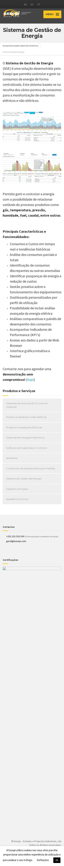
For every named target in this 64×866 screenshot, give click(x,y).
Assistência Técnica (17, 499)
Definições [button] (43, 860)
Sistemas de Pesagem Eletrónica (25, 437)
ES (32, 4)
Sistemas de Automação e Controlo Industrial (27, 405)
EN (25, 4)
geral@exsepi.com (16, 541)
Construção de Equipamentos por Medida (30, 468)
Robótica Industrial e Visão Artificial (26, 417)
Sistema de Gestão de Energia (23, 478)
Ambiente (12, 458)
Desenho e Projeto (17, 488)
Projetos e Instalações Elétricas (24, 427)
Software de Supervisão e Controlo (26, 447)
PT (39, 4)
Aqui (30, 379)
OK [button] (56, 860)
